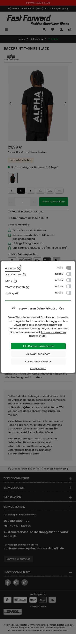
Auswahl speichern (38, 354)
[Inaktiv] (70, 274)
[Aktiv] (70, 268)
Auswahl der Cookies (38, 361)
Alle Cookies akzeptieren (38, 346)
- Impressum (38, 368)
